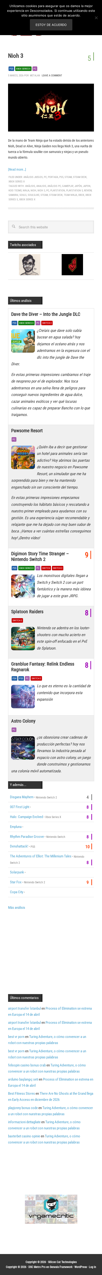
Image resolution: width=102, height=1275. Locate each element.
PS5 (11, 68)
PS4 (14, 678)
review (88, 190)
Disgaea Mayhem (21, 797)
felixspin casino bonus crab (27, 1065)
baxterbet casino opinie (24, 1136)
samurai (13, 195)
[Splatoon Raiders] (24, 639)
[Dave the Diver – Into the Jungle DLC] (24, 342)
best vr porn (16, 1037)
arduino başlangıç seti (23, 1079)
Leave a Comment (52, 75)
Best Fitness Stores (21, 1093)
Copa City (16, 892)
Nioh (33, 190)
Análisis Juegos (33, 177)
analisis (41, 186)
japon (86, 186)
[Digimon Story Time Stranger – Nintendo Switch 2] (24, 587)
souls (23, 195)
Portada (53, 177)
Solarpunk (17, 872)
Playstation (57, 190)
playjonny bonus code (23, 1108)
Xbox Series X (23, 68)
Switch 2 (47, 323)
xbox (81, 195)
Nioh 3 (15, 55)
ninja (26, 190)
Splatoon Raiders (27, 611)
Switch (46, 568)
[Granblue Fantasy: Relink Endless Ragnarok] (24, 697)
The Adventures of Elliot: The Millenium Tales (40, 856)
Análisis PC (54, 186)
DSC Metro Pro (37, 1267)
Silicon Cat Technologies (62, 1262)
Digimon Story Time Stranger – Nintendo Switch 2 (40, 556)
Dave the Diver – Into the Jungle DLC (45, 314)
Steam (68, 177)
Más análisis (16, 907)
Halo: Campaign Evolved (26, 817)
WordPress (80, 1267)
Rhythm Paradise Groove (27, 837)
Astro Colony (23, 721)
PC (34, 68)
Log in (92, 1267)
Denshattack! (19, 846)
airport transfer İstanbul (24, 1008)
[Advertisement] (48, 951)
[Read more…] (17, 169)
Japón (78, 186)
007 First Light (19, 807)
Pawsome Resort (27, 430)
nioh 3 (41, 190)
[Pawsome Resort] (24, 458)
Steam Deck (80, 177)
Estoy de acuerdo (51, 25)
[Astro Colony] (24, 749)
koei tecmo (15, 190)
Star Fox (16, 882)
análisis (30, 186)
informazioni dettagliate (24, 1122)
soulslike (33, 195)
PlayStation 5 (74, 190)
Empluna (16, 827)
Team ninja (70, 195)
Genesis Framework (61, 1267)
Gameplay (67, 186)
